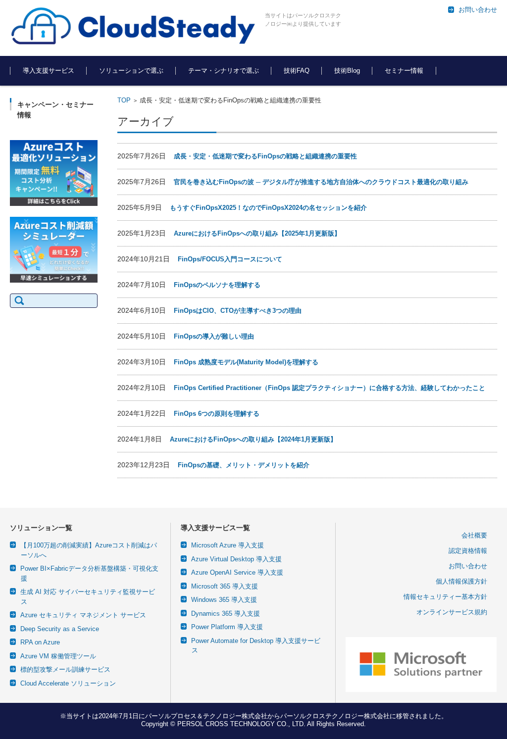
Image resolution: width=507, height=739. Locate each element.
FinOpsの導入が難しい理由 (214, 336)
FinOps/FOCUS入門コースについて (230, 259)
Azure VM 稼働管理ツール (58, 656)
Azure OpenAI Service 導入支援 (237, 572)
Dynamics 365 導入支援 (225, 613)
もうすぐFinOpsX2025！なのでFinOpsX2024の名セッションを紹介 (268, 207)
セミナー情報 (404, 70)
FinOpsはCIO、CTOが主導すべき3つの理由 (238, 310)
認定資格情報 (468, 550)
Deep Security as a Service (59, 629)
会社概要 (474, 535)
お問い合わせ (468, 566)
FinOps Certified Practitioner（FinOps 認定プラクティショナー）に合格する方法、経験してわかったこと (329, 388)
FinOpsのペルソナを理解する (217, 285)
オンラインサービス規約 (451, 612)
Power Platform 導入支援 (227, 627)
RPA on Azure (40, 642)
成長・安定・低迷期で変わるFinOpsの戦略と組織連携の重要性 (265, 156)
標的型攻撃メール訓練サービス (65, 669)
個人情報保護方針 (461, 581)
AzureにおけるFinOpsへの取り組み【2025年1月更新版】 (257, 233)
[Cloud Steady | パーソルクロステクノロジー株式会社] (133, 27)
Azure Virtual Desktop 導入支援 (236, 559)
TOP (124, 100)
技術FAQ (296, 70)
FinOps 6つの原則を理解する (216, 413)
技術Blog (347, 70)
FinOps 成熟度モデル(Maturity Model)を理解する (246, 362)
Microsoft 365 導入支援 (224, 586)
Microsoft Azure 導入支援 (227, 545)
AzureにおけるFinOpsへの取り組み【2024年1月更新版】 (253, 439)
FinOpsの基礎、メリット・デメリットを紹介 (243, 465)
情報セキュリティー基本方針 (445, 596)
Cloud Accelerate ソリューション (68, 683)
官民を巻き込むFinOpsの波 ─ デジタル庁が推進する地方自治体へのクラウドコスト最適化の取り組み (321, 182)
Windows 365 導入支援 (224, 599)
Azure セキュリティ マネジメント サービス (83, 615)
